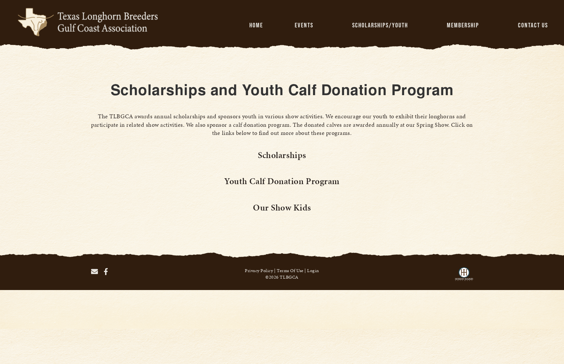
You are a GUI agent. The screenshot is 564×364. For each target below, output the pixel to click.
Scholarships (282, 155)
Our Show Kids (282, 207)
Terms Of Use (290, 271)
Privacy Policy (259, 271)
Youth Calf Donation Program (282, 181)
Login (313, 271)
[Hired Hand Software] (464, 277)
